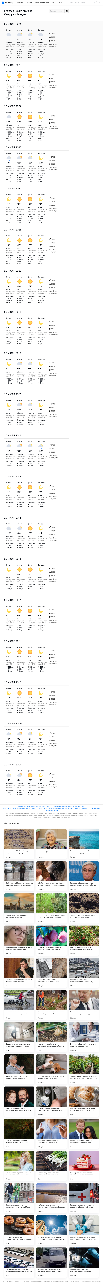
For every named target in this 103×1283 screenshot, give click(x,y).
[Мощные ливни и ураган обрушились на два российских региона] (19, 1005)
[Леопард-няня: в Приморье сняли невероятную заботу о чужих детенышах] (51, 908)
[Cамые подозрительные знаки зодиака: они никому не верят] (19, 1037)
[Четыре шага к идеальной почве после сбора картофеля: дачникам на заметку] (84, 908)
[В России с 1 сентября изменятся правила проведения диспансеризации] (84, 1037)
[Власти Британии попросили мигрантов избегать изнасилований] (19, 908)
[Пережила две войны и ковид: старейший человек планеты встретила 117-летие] (51, 844)
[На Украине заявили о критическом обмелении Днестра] (51, 1198)
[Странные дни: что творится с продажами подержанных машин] (19, 1262)
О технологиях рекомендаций (59, 1281)
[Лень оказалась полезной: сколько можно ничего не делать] (51, 1069)
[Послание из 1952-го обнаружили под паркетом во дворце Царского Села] (19, 844)
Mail (3, 1281)
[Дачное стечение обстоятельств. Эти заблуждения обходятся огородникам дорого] (51, 1005)
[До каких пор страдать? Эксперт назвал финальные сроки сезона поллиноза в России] (19, 1166)
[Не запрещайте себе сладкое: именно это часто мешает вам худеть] (84, 1166)
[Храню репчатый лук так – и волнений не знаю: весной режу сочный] (51, 1037)
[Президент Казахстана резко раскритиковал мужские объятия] (84, 876)
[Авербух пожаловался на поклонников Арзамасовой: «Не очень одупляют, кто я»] (19, 1102)
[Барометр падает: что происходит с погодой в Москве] (19, 1198)
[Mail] (3, 2)
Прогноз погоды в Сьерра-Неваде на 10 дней (55, 809)
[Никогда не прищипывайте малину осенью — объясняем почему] (84, 941)
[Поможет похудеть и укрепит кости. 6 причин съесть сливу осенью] (51, 941)
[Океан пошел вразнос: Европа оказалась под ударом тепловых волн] (84, 844)
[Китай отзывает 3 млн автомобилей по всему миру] (84, 973)
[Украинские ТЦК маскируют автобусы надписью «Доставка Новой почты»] (51, 1262)
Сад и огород (95, 809)
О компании (9, 1281)
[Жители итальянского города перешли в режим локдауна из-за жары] (51, 1230)
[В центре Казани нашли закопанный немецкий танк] (51, 973)
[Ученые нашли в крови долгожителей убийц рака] (84, 1262)
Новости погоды (81, 809)
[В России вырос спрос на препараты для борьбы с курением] (51, 1134)
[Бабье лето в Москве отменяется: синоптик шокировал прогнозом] (19, 876)
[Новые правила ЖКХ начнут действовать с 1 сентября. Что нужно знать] (51, 1102)
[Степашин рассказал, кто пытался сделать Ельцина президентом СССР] (84, 1005)
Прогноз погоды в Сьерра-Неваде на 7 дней (19, 809)
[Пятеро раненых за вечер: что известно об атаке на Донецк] (84, 1198)
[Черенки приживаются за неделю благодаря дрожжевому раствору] (84, 1069)
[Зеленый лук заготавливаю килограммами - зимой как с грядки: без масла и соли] (51, 1166)
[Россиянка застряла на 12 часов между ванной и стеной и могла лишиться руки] (84, 1230)
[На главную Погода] (9, 2)
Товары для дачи (51, 811)
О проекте (26, 1281)
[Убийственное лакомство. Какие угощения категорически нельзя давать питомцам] (51, 876)
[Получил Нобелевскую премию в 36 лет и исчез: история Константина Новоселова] (19, 973)
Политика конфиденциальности (40, 1281)
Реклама (17, 1281)
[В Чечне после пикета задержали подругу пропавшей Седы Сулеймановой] (19, 941)
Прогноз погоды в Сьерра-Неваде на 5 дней (69, 807)
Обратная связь (74, 1281)
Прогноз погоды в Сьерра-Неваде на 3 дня (33, 807)
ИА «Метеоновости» (95, 1281)
